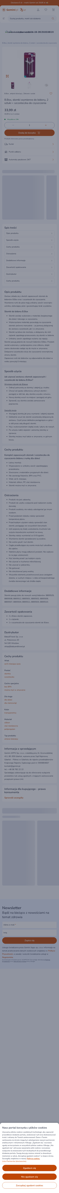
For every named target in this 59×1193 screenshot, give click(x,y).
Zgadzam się (29, 1168)
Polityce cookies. (33, 1158)
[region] (29, 1158)
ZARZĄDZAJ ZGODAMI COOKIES (29, 1185)
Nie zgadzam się (29, 1176)
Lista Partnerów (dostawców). (14, 1161)
